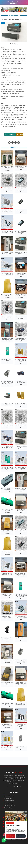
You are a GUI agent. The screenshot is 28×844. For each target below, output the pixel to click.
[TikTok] (17, 787)
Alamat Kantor (21, 836)
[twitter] (12, 142)
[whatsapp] (15, 142)
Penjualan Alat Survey (9, 796)
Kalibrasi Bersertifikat (9, 800)
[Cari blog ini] (26, 2)
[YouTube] (14, 787)
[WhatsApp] (20, 787)
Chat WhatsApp (11, 134)
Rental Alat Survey (8, 798)
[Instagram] (11, 787)
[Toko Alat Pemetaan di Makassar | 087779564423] (14, 2)
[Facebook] (8, 787)
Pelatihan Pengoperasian (9, 805)
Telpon (21, 134)
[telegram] (18, 142)
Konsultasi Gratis (8, 807)
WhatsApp (10, 836)
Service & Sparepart (8, 803)
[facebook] (9, 142)
